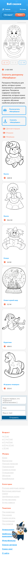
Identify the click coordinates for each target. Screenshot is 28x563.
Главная (7, 9)
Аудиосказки (8, 529)
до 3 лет (5, 436)
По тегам (23, 9)
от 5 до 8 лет (7, 442)
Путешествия (8, 472)
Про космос (7, 515)
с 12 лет (5, 448)
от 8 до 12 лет (8, 445)
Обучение (6, 475)
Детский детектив (10, 463)
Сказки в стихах (9, 469)
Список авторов (9, 545)
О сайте (5, 553)
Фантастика (7, 460)
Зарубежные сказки (10, 496)
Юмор (4, 457)
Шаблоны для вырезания (8, 535)
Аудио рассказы (9, 499)
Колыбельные (8, 478)
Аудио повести (8, 502)
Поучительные (8, 521)
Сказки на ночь (8, 518)
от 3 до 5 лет (7, 439)
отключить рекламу (21, 22)
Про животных (8, 512)
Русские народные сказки (13, 488)
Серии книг (7, 549)
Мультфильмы (8, 540)
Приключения (8, 466)
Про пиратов (7, 524)
